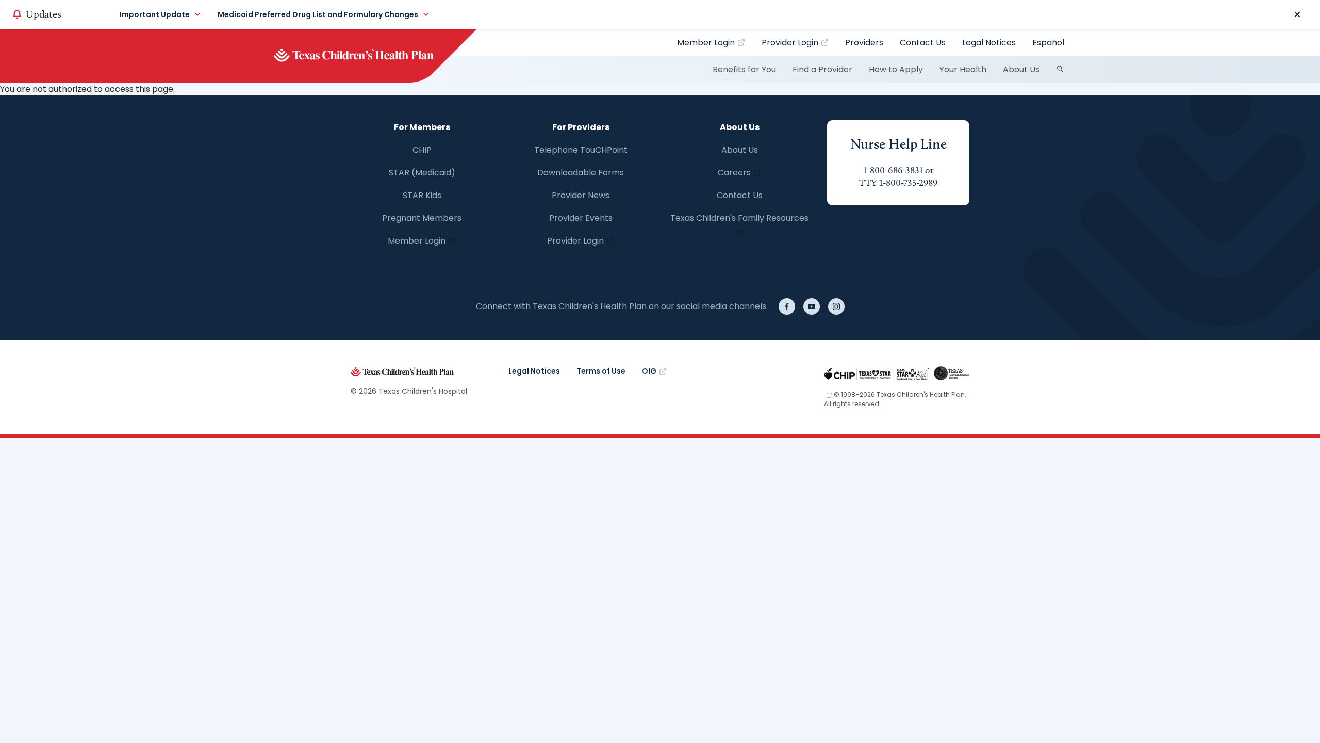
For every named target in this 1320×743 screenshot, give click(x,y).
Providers (864, 43)
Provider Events (581, 218)
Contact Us (923, 43)
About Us (1021, 69)
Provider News (580, 195)
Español (1048, 43)
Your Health (962, 69)
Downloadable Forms (580, 173)
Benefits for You (744, 69)
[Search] (1060, 69)
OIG (649, 371)
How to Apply (896, 69)
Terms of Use (600, 371)
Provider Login (790, 43)
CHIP (422, 150)
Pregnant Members (421, 218)
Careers (734, 173)
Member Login (706, 43)
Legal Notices (989, 43)
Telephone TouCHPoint (581, 150)
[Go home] (371, 56)
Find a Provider (822, 69)
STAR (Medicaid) (422, 173)
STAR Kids (422, 195)
